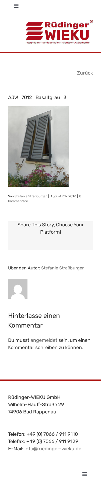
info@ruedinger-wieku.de (53, 449)
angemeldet (43, 340)
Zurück (85, 73)
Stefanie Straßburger (31, 196)
